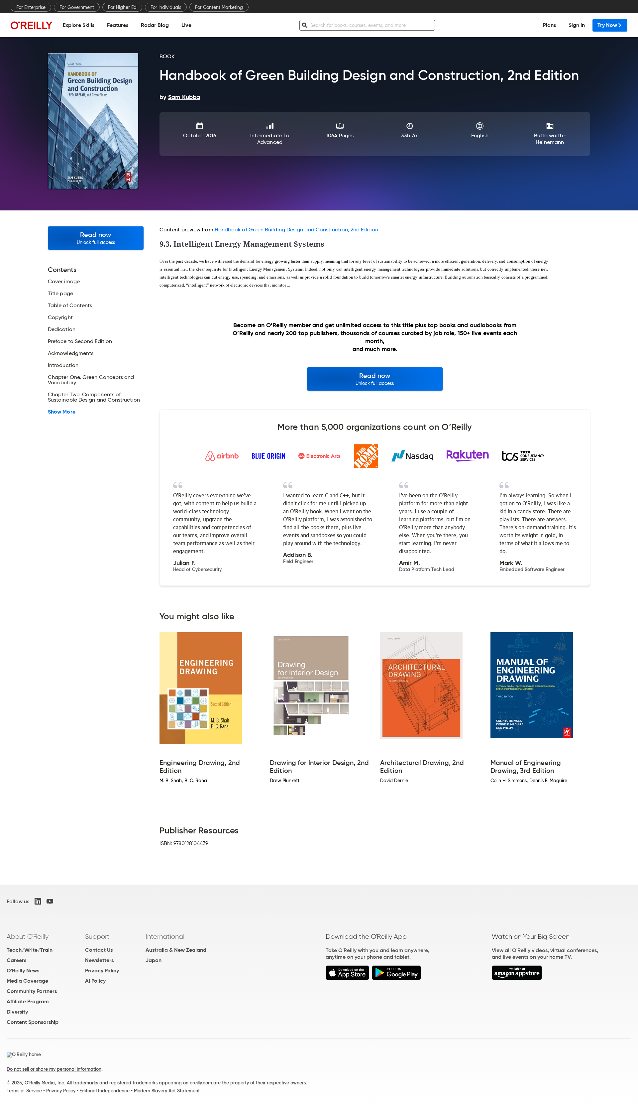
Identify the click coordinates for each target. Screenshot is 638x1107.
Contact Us (99, 949)
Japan (153, 960)
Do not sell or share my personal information (54, 1069)
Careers (16, 960)
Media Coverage (27, 980)
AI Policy (95, 980)
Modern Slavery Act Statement (167, 1091)
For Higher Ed (122, 7)
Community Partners (32, 991)
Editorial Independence (104, 1091)
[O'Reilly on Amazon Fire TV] (517, 978)
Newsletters (99, 960)
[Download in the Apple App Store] (347, 978)
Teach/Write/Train (30, 949)
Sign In (577, 25)
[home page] (32, 25)
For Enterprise (31, 7)
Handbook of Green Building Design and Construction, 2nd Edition (296, 229)
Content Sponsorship (32, 1022)
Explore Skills (78, 25)
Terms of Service (24, 1091)
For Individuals (166, 7)
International (165, 936)
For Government (76, 7)
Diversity (17, 1011)
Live (186, 25)
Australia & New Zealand (176, 949)
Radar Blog (155, 25)
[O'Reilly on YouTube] (50, 901)
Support (97, 936)
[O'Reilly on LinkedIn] (38, 901)
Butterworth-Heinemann (550, 138)
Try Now (607, 25)
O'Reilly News (23, 970)
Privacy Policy (102, 970)
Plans (549, 25)
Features (117, 25)
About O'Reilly (28, 936)
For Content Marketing (219, 7)
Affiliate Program (28, 1001)
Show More (61, 412)
